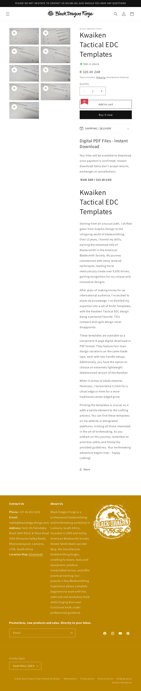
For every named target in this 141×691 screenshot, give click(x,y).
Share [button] (86, 469)
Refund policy (70, 678)
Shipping (100, 77)
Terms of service (105, 678)
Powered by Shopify (50, 678)
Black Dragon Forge (31, 678)
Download (36, 554)
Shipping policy (124, 678)
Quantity (84, 83)
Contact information (122, 682)
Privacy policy (87, 678)
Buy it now (106, 115)
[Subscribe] (71, 633)
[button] (8, 14)
